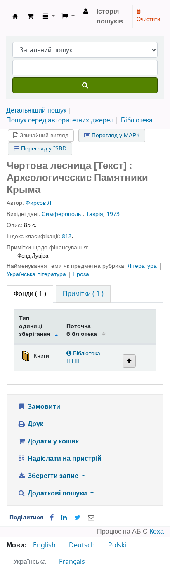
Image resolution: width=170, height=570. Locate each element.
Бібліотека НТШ (83, 357)
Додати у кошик (52, 441)
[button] (30, 16)
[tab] (83, 294)
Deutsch (82, 545)
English (44, 545)
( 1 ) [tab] (30, 294)
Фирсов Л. (39, 203)
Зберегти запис (53, 476)
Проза (81, 274)
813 (67, 236)
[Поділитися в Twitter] (77, 517)
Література (143, 266)
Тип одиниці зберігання (34, 326)
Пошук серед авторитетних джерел (59, 120)
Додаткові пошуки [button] (57, 493)
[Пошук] (85, 85)
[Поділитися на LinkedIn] (64, 517)
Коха (156, 532)
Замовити (43, 407)
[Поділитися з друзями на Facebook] (51, 517)
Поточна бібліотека (81, 330)
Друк (34, 424)
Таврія (94, 214)
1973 (113, 214)
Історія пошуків (110, 16)
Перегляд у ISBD (42, 148)
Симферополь (61, 214)
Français (72, 562)
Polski (117, 545)
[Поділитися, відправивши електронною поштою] (91, 517)
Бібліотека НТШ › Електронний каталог (15, 16)
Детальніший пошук (36, 110)
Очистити (148, 19)
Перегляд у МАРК (114, 135)
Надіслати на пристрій (64, 459)
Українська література (37, 274)
